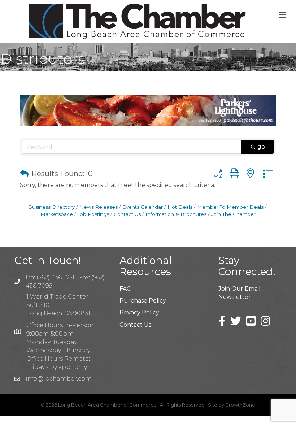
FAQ (125, 288)
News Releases (98, 207)
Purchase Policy (142, 300)
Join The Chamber (233, 214)
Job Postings (93, 214)
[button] (24, 173)
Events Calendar (142, 207)
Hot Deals (179, 207)
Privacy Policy (139, 312)
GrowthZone (240, 405)
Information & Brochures (175, 214)
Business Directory (51, 207)
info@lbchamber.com (59, 378)
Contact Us (127, 214)
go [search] (261, 146)
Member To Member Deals (230, 207)
